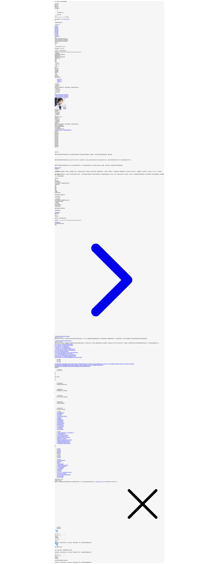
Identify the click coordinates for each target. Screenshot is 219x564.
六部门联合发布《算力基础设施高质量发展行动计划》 (66, 356)
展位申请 (59, 79)
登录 (56, 541)
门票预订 (59, 80)
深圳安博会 (84, 363)
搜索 (67, 17)
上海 (64, 19)
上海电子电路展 (70, 363)
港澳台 (58, 366)
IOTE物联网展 (60, 468)
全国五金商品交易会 (61, 460)
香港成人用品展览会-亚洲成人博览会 (64, 439)
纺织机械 (97, 365)
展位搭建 (56, 31)
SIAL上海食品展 (60, 425)
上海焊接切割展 (131, 363)
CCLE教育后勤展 (60, 467)
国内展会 (56, 28)
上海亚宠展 (80, 363)
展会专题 (56, 30)
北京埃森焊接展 (63, 363)
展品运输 (56, 32)
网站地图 (59, 457)
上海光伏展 (125, 363)
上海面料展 (116, 363)
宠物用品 (101, 365)
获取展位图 (57, 212)
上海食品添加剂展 (95, 363)
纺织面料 (56, 365)
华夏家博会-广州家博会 (61, 438)
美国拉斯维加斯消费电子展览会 (63, 442)
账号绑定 (56, 558)
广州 (66, 19)
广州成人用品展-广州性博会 (62, 435)
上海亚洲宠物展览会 (61, 433)
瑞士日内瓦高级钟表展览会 (62, 436)
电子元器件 (80, 365)
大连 (89, 366)
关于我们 (56, 34)
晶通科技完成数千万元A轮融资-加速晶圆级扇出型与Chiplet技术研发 (68, 357)
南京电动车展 (57, 363)
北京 (62, 19)
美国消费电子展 (60, 424)
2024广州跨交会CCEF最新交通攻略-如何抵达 (64, 344)
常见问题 (56, 35)
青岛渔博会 (59, 418)
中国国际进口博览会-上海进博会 (63, 437)
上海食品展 (121, 363)
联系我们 (59, 449)
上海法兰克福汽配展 (110, 363)
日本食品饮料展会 (60, 423)
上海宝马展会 (60, 428)
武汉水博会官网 (60, 475)
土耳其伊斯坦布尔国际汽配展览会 (64, 443)
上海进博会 (59, 417)
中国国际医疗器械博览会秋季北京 (64, 441)
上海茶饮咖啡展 (60, 421)
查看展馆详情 (57, 222)
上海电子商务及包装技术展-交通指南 (62, 336)
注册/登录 (56, 537)
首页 (57, 25)
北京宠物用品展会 (60, 412)
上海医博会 (75, 363)
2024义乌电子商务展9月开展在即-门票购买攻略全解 (65, 350)
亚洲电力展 (59, 469)
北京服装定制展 (60, 427)
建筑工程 (87, 365)
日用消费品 (64, 365)
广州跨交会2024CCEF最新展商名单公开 (63, 347)
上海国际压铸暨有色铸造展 (62, 465)
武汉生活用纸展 (60, 429)
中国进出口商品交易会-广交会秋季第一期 (65, 432)
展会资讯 (56, 29)
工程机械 (94, 365)
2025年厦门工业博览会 (61, 473)
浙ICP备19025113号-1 (99, 481)
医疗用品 (72, 365)
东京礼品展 (59, 415)
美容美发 (76, 365)
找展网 (58, 462)
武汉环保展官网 (60, 477)
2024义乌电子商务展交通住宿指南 (61, 351)
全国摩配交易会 (60, 419)
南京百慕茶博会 (60, 422)
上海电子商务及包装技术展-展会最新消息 (63, 340)
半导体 (83, 365)
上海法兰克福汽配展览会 (62, 416)
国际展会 (56, 26)
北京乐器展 (89, 363)
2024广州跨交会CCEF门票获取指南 (62, 346)
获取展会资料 (57, 167)
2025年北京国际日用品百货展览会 (64, 474)
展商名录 (59, 81)
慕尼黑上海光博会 (102, 363)
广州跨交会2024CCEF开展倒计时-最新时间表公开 (65, 348)
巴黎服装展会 (60, 413)
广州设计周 (59, 471)
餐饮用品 (68, 365)
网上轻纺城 (59, 461)
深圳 (68, 19)
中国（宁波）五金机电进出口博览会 (64, 472)
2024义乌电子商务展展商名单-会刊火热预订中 (64, 353)
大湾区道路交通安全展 (61, 466)
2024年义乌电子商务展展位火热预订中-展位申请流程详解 (66, 352)
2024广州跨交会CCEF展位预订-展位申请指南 (64, 345)
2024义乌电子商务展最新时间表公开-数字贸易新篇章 (65, 354)
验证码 (56, 536)
